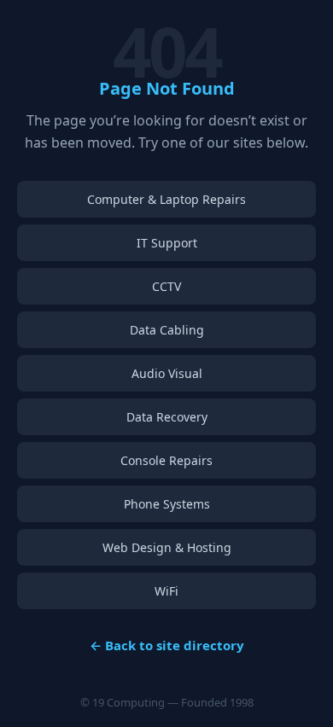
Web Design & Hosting (166, 547)
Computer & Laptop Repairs (166, 199)
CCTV (166, 286)
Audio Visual (166, 373)
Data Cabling (167, 330)
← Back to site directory (167, 645)
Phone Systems (167, 504)
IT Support (167, 243)
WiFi (166, 591)
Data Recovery (166, 417)
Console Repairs (166, 460)
